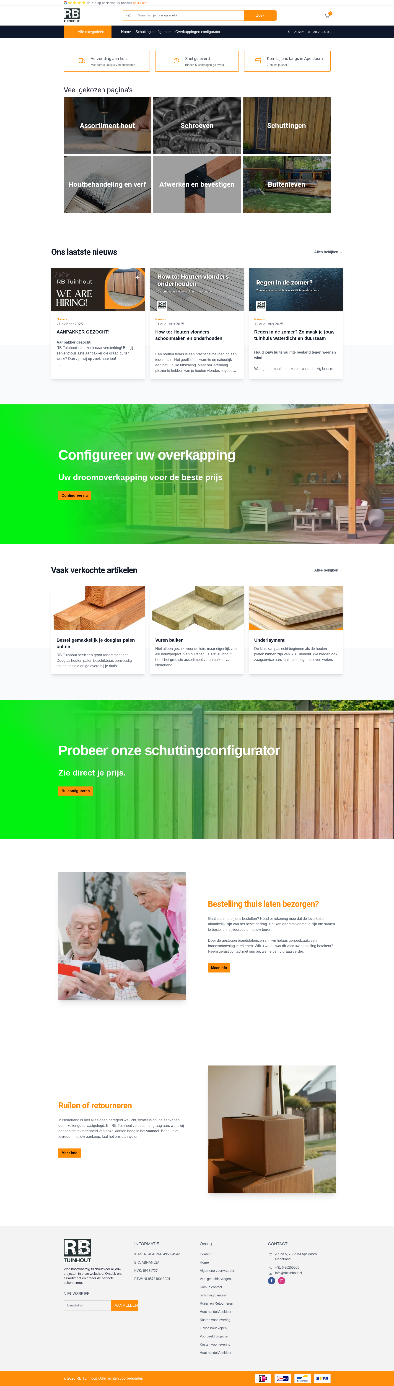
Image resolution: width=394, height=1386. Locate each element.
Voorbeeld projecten (214, 1336)
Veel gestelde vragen (215, 1279)
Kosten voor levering (215, 1320)
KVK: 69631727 (146, 1270)
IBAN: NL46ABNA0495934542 (157, 1254)
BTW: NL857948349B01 (152, 1279)
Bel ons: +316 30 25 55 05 (312, 32)
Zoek (260, 15)
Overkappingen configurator (197, 32)
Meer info (219, 968)
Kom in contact (211, 1287)
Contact (205, 1254)
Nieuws (62, 319)
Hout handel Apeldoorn (216, 1312)
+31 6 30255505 (287, 1267)
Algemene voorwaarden (217, 1270)
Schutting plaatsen (213, 1295)
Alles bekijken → (328, 252)
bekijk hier (140, 3)
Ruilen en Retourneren (216, 1303)
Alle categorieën (91, 32)
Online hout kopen (213, 1328)
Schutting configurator (153, 32)
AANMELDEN (126, 1305)
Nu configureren (76, 791)
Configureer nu (75, 495)
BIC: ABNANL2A (146, 1262)
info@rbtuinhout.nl (288, 1273)
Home (126, 32)
